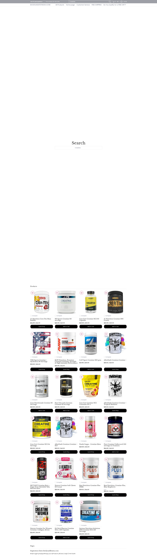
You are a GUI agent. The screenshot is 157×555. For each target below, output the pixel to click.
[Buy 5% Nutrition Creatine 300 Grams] (115, 301)
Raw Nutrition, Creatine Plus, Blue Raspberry (115, 486)
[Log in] (121, 1)
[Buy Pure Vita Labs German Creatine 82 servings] (66, 386)
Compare (34, 315)
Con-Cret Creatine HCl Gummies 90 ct (88, 403)
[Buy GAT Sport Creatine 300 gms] (90, 343)
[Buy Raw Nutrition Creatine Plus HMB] (90, 468)
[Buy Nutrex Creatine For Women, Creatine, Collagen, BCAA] (41, 511)
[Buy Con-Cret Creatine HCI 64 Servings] (41, 427)
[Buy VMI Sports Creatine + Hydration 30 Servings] (41, 343)
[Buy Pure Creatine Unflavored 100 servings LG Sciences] (115, 427)
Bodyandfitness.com (40, 5)
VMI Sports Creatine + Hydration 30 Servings (38, 360)
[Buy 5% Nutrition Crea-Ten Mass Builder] (41, 301)
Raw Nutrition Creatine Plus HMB (89, 486)
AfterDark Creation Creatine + (115, 360)
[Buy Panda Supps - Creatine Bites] (90, 427)
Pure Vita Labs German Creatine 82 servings (63, 403)
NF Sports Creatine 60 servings (63, 319)
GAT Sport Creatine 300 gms (90, 360)
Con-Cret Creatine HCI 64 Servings (40, 445)
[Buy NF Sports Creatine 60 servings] (66, 301)
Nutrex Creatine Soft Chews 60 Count (65, 486)
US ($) (125, 1)
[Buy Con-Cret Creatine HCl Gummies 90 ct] (90, 386)
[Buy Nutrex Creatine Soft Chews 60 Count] (66, 468)
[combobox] (88, 1)
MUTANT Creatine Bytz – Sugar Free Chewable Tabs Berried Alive (40, 486)
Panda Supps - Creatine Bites (90, 444)
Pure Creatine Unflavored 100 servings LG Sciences (115, 445)
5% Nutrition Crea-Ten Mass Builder (40, 319)
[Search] (109, 1)
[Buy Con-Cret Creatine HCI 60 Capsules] (90, 301)
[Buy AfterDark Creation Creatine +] (115, 343)
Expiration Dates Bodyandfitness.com (44, 551)
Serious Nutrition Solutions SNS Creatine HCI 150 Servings (89, 529)
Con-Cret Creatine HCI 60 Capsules (89, 319)
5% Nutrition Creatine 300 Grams (113, 319)
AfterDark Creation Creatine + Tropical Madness (115, 403)
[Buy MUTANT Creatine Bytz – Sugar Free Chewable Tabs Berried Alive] (41, 468)
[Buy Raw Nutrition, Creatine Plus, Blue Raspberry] (115, 468)
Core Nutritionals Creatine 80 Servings (41, 403)
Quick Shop (42, 326)
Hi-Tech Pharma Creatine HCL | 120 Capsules (64, 529)
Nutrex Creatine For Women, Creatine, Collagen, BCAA (41, 529)
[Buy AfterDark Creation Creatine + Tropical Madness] (115, 386)
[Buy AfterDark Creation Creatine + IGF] (66, 427)
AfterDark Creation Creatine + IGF (66, 445)
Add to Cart (66, 326)
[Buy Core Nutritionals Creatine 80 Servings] (41, 386)
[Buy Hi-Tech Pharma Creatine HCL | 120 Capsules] (66, 511)
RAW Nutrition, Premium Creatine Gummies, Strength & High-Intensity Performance (66, 361)
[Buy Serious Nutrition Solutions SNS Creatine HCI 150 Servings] (90, 511)
